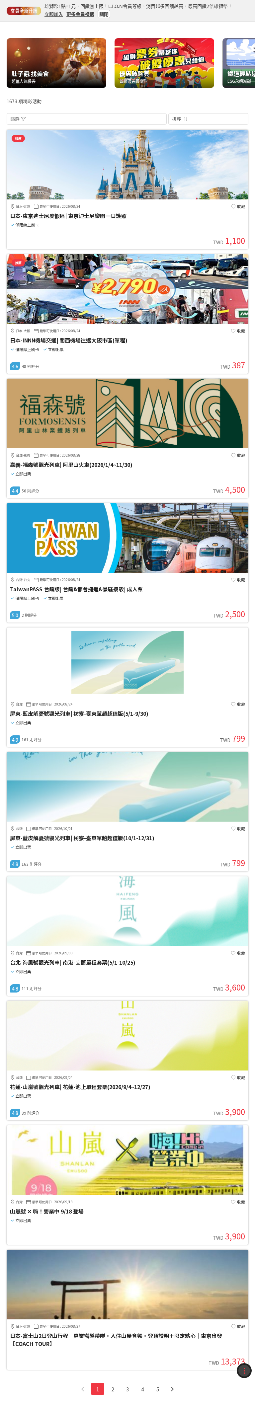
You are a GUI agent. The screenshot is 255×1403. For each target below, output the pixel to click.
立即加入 (53, 14)
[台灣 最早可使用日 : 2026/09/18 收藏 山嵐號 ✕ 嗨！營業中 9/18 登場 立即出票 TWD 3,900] (127, 1193)
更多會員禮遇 (80, 14)
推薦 (18, 138)
